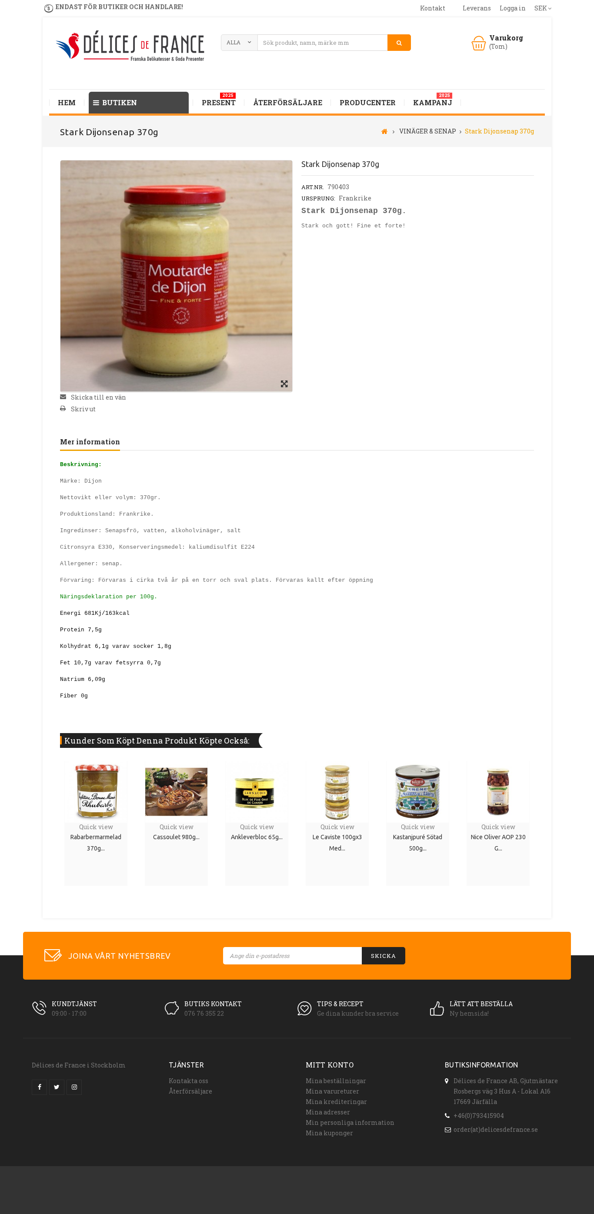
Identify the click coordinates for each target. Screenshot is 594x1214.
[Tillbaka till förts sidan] (384, 131)
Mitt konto (330, 1064)
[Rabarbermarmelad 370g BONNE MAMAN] (96, 791)
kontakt (432, 8)
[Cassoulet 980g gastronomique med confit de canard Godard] (176, 791)
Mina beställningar (336, 1081)
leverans (477, 8)
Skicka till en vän (98, 397)
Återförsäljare (190, 1091)
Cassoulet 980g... (176, 837)
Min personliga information (350, 1122)
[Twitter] (57, 1087)
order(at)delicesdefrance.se (496, 1129)
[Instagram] (74, 1087)
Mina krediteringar (336, 1101)
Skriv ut (83, 409)
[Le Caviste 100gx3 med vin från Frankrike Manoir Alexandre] (337, 791)
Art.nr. (312, 187)
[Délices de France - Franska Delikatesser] (132, 46)
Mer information (90, 441)
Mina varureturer (332, 1091)
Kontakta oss (188, 1081)
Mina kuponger (329, 1133)
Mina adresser (328, 1112)
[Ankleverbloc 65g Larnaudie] (256, 791)
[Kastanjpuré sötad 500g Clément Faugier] (417, 791)
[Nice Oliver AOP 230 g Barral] (498, 791)
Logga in (513, 8)
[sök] (399, 42)
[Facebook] (39, 1087)
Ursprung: (318, 198)
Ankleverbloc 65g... (257, 837)
